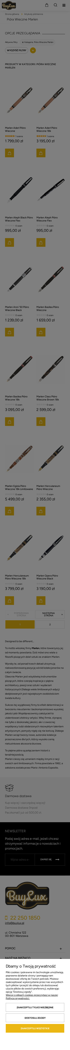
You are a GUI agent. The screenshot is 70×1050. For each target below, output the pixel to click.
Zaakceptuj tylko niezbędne (35, 1007)
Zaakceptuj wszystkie (35, 1028)
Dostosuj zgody (35, 1018)
